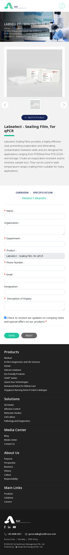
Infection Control (12, 409)
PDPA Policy (33, 539)
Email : (8, 274)
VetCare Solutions (12, 370)
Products (18, 28)
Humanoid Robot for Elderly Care (20, 386)
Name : (9, 210)
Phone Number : (14, 262)
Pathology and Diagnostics (17, 421)
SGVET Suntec (10, 378)
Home (7, 28)
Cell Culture (9, 417)
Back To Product (36, 117)
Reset (29, 335)
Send (12, 335)
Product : (10, 250)
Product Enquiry (34, 198)
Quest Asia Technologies (16, 382)
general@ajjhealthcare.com (42, 533)
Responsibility (11, 478)
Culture (7, 474)
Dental (7, 366)
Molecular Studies (12, 413)
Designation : (11, 286)
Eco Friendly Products (14, 374)
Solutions (8, 497)
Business (8, 466)
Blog (6, 435)
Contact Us (9, 443)
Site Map (21, 539)
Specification (43, 192)
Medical (8, 358)
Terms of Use (9, 539)
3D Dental (9, 404)
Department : (12, 238)
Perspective (9, 462)
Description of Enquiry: (18, 298)
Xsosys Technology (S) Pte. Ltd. (30, 546)
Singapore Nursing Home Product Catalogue (25, 390)
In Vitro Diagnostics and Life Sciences (22, 362)
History (7, 470)
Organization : (11, 222)
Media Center (10, 439)
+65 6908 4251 (15, 533)
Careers (8, 501)
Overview (22, 192)
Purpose (8, 458)
